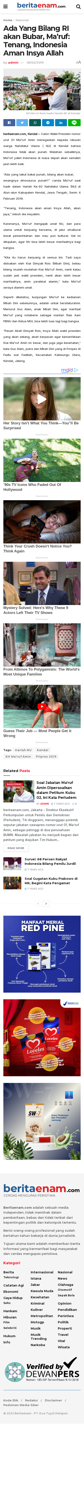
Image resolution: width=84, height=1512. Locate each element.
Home (7, 20)
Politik (63, 1322)
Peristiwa (66, 1316)
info (6, 1342)
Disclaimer (53, 1400)
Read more (16, 848)
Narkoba (38, 1345)
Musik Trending (39, 1337)
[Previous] (38, 904)
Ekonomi (10, 1292)
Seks (7, 1303)
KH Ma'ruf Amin (18, 756)
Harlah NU (23, 750)
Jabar (35, 1285)
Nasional (22, 20)
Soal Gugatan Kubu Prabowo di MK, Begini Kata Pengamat (51, 881)
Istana (36, 1279)
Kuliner (37, 1310)
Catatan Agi (13, 1285)
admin (13, 62)
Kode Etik (10, 1400)
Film (6, 1322)
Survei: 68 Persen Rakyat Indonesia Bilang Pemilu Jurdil (50, 861)
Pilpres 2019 (46, 756)
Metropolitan (42, 1316)
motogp (37, 1322)
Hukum (9, 1336)
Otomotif (65, 1289)
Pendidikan (67, 1310)
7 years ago (61, 803)
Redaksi (31, 1400)
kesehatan (40, 1297)
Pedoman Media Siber (21, 1405)
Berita (8, 1272)
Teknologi (11, 1277)
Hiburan (10, 1317)
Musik (36, 1328)
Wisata (64, 1347)
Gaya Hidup (13, 1298)
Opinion (64, 1303)
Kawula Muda (42, 1291)
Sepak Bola (66, 1295)
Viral (61, 1341)
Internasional (42, 1272)
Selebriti (10, 1328)
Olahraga (65, 1285)
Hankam (10, 1311)
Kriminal (37, 1303)
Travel (63, 1335)
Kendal (43, 750)
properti (65, 1328)
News (62, 1279)
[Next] (46, 904)
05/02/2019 (35, 62)
